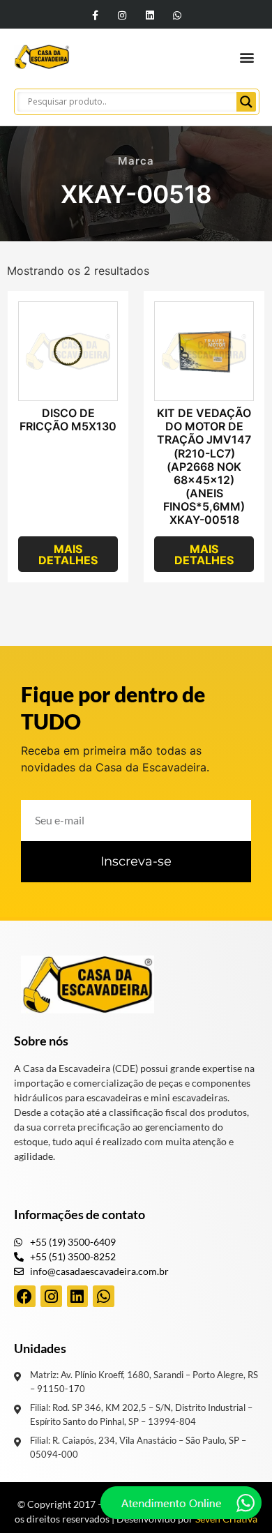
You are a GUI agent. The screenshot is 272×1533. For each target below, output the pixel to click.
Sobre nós (41, 1040)
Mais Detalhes (68, 554)
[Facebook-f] (95, 15)
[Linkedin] (149, 15)
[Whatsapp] (176, 15)
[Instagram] (122, 15)
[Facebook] (25, 1296)
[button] (246, 56)
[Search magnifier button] (246, 102)
